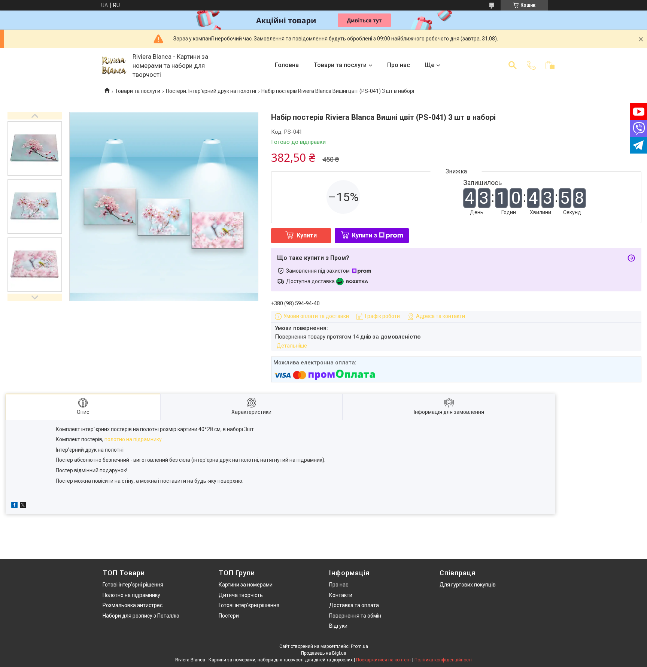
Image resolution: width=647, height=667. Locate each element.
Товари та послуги (340, 65)
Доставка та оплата (354, 605)
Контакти (340, 595)
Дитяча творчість (241, 595)
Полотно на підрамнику (131, 595)
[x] (23, 506)
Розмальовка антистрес (132, 605)
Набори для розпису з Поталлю (141, 616)
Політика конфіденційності (443, 660)
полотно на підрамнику (133, 439)
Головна (287, 65)
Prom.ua (359, 646)
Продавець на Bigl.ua (323, 653)
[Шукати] (512, 65)
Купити (307, 235)
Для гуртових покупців (468, 585)
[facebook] (14, 506)
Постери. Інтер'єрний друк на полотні (211, 91)
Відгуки (338, 626)
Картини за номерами (246, 585)
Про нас (398, 65)
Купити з (364, 235)
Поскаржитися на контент (383, 660)
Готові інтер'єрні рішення (133, 585)
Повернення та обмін (355, 616)
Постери (229, 616)
